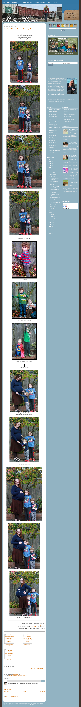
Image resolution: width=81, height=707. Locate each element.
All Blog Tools (40, 703)
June (51, 210)
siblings (16, 675)
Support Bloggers (67, 121)
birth (49, 113)
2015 (50, 169)
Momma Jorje (11, 681)
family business (52, 130)
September (52, 204)
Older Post (42, 691)
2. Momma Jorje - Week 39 (27, 644)
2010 (50, 228)
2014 (50, 171)
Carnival (42, 2)
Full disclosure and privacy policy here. (56, 101)
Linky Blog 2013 (40, 668)
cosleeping (51, 125)
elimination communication (54, 127)
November (52, 174)
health (50, 137)
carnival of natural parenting (55, 118)
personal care (52, 142)
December (52, 172)
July (51, 208)
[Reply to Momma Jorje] (43, 681)
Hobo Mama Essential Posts (70, 109)
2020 (50, 159)
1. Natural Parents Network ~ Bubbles (9, 645)
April (51, 214)
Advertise (36, 2)
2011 (50, 226)
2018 (50, 163)
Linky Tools (33, 668)
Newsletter (22, 2)
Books (55, 2)
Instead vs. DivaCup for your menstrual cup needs (73, 170)
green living (51, 135)
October (52, 176)
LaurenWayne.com (68, 116)
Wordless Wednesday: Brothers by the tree (19, 29)
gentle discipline (52, 133)
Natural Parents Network (69, 119)
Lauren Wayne (12, 703)
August (51, 206)
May (51, 212)
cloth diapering (52, 124)
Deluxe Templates (33, 703)
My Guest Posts (67, 113)
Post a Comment (7, 689)
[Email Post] (19, 674)
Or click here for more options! (54, 67)
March (51, 216)
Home (4, 2)
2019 (50, 161)
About (8, 2)
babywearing (51, 111)
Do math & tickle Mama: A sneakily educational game (73, 157)
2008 (50, 231)
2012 (50, 224)
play (49, 143)
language (51, 138)
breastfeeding (52, 116)
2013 (50, 222)
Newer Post (6, 691)
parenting (51, 140)
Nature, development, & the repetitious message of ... (55, 191)
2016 (50, 167)
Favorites (49, 2)
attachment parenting (53, 109)
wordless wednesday (22, 675)
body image (51, 114)
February (52, 218)
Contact (29, 2)
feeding (50, 132)
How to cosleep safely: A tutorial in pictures (73, 144)
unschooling (51, 148)
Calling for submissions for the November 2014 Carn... (55, 186)
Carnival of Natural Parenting (70, 114)
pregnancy (11, 675)
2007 (50, 233)
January (52, 220)
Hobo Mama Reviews (68, 118)
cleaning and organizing (54, 121)
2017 (50, 165)
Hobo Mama (18, 703)
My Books (66, 111)
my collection (34, 626)
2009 (50, 230)
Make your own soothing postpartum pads (73, 183)
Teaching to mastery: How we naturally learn (73, 131)
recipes (50, 147)
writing (50, 152)
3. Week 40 (9, 659)
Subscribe (15, 2)
